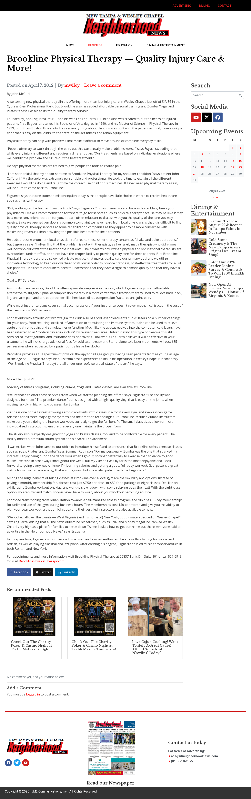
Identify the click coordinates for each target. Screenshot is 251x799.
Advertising (182, 5)
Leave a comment (103, 85)
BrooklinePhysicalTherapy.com (41, 561)
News (70, 45)
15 (232, 161)
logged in (33, 694)
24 (194, 173)
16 (240, 161)
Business (95, 45)
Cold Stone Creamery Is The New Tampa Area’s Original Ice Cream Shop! (224, 247)
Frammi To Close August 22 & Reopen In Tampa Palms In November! (225, 227)
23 (240, 167)
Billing (204, 5)
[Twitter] (207, 117)
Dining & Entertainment (165, 45)
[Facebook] (218, 117)
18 (202, 167)
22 (232, 167)
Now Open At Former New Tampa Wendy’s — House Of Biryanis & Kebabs (226, 290)
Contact (224, 5)
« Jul (215, 197)
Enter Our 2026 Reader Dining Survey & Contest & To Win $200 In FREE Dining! (226, 269)
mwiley (72, 85)
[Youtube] (196, 117)
